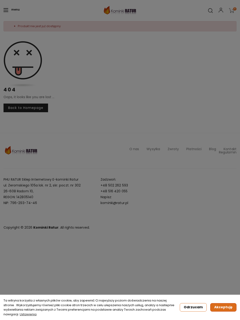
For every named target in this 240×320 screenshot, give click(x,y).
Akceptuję (223, 307)
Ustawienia (28, 314)
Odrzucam (193, 307)
